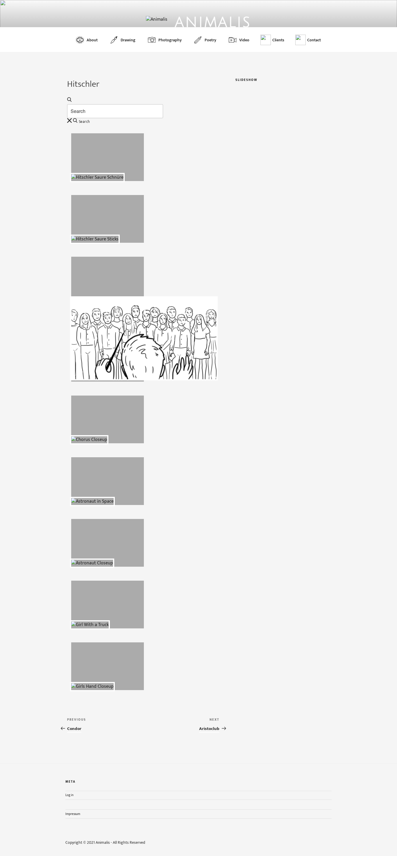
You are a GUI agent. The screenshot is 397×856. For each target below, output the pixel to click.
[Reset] (69, 120)
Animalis (213, 22)
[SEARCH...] (69, 99)
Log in (69, 795)
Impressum (72, 814)
